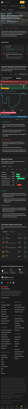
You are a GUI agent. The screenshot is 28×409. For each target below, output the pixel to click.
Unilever (3, 362)
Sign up (22, 2)
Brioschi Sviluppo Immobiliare (11, 247)
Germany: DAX (4, 323)
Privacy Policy (14, 400)
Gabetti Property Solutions (10, 243)
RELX (2, 368)
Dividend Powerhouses (6, 332)
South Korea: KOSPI (5, 320)
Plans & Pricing (18, 337)
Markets (23, 5)
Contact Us (17, 343)
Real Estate (9, 13)
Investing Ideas (4, 5)
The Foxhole (17, 323)
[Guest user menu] (26, 2)
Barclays (3, 373)
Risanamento (8, 238)
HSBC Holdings (4, 357)
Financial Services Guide (6, 402)
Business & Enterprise (19, 356)
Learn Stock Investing (19, 351)
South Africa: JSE (4, 316)
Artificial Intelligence (5, 341)
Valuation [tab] (10, 166)
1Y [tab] (2, 74)
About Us (16, 341)
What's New (17, 330)
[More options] (22, 46)
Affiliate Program (18, 354)
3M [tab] (12, 169)
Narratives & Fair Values (20, 309)
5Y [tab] (11, 74)
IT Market (3, 13)
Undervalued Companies (6, 330)
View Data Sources (5, 297)
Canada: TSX (4, 314)
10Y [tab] (15, 74)
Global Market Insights (19, 321)
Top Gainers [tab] (5, 231)
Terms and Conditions (5, 400)
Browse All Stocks (14, 5)
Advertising (17, 339)
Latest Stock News (18, 318)
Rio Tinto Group (4, 366)
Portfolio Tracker (18, 305)
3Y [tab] (6, 74)
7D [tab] (3, 169)
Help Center (17, 349)
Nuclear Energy (4, 336)
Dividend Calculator (19, 311)
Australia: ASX (4, 309)
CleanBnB (7, 252)
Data (18, 119)
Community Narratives (19, 327)
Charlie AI (17, 358)
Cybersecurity (4, 346)
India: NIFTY (3, 311)
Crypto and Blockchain (6, 343)
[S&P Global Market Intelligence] (5, 287)
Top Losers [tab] (12, 231)
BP (1, 371)
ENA (6, 256)
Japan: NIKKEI (4, 318)
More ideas (3, 348)
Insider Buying (4, 334)
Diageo (2, 364)
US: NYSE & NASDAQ (5, 305)
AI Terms (19, 400)
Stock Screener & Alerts (20, 307)
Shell (2, 359)
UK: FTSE (3, 307)
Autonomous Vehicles (5, 339)
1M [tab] (7, 169)
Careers (16, 346)
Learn (22, 119)
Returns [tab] (4, 166)
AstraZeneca (4, 355)
